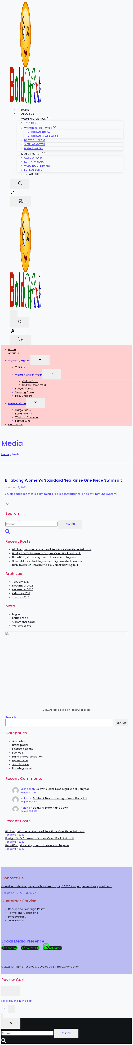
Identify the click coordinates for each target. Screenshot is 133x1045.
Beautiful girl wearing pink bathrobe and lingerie (44, 557)
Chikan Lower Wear (34, 385)
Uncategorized (22, 768)
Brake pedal (20, 745)
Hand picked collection (27, 756)
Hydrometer (20, 760)
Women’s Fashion (19, 360)
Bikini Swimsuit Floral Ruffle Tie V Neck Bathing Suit (45, 565)
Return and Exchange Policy (26, 909)
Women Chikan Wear (28, 375)
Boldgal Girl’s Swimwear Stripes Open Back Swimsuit (46, 553)
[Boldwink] (26, 308)
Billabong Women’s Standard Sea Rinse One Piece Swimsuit (63, 480)
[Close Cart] (10, 991)
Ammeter (18, 741)
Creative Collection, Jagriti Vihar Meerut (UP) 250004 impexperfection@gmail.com (56, 886)
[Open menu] (13, 313)
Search (10, 717)
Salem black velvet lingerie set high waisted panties (47, 561)
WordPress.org (22, 625)
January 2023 (21, 581)
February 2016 (21, 593)
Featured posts (22, 749)
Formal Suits (23, 421)
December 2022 (22, 585)
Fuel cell (17, 752)
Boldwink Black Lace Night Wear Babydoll (62, 789)
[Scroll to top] (4, 1009)
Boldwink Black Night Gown (50, 807)
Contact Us (30, 174)
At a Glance (16, 920)
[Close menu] (2, 1015)
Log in (16, 614)
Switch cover (20, 764)
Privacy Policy (17, 917)
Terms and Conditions (23, 913)
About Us (13, 353)
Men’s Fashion (17, 403)
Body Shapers (23, 396)
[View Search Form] (19, 184)
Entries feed (20, 618)
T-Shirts (30, 122)
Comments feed (23, 622)
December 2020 (22, 589)
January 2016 (20, 597)
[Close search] (10, 1023)
